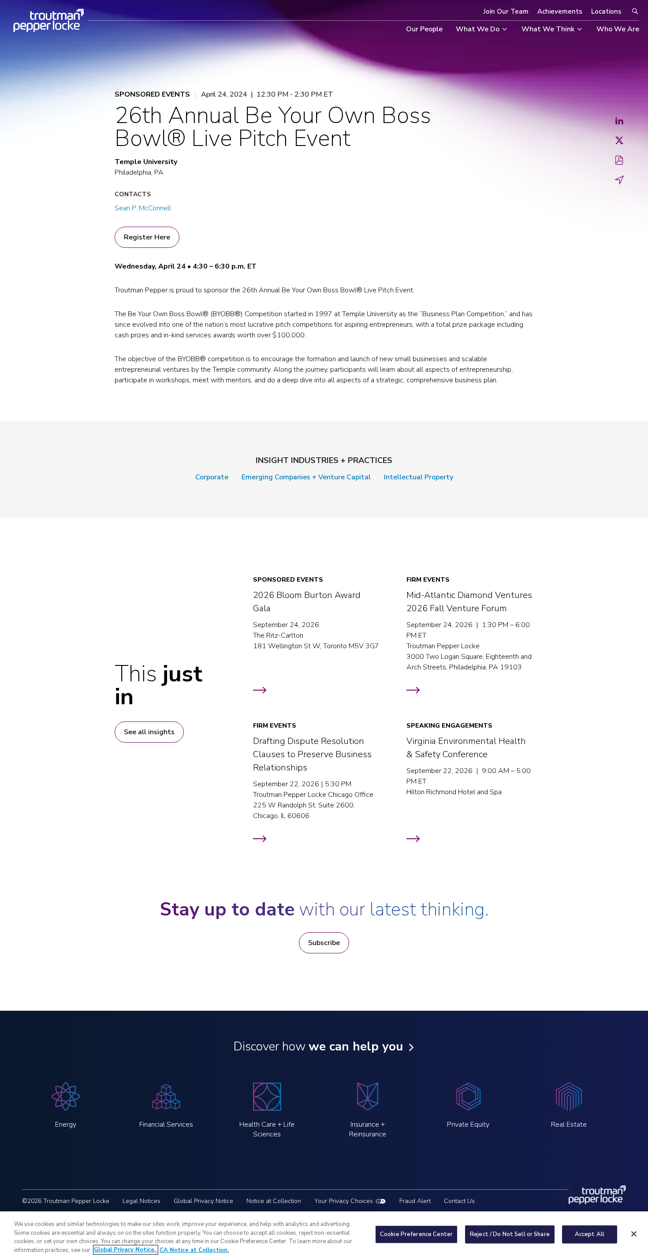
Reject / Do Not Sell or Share (510, 1234)
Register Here (147, 237)
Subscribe (324, 943)
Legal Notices (141, 1201)
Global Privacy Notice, (125, 1250)
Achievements (559, 11)
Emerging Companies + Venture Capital (306, 477)
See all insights (149, 732)
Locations (606, 11)
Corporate (211, 477)
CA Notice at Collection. (194, 1250)
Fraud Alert (415, 1201)
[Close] (634, 1234)
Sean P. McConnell (143, 208)
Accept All (589, 1234)
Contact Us (459, 1201)
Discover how (318, 1046)
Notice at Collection (273, 1201)
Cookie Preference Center (416, 1234)
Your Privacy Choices (343, 1201)
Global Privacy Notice (203, 1201)
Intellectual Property (418, 477)
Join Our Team (506, 11)
